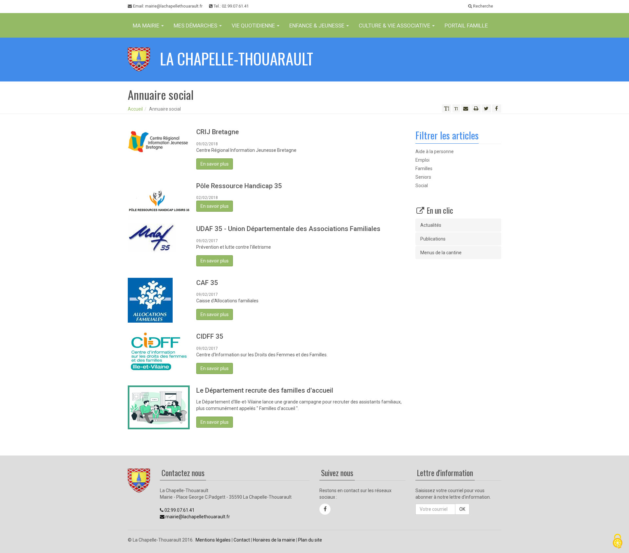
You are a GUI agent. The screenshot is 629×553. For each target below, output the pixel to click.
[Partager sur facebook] (496, 108)
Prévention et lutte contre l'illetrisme (233, 247)
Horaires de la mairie (274, 540)
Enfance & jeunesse (317, 25)
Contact (242, 540)
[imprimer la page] (476, 108)
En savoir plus (214, 164)
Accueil (135, 109)
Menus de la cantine (441, 252)
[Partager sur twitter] (486, 108)
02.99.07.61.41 (179, 510)
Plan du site (310, 540)
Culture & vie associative (395, 25)
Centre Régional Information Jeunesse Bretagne (246, 150)
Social (421, 185)
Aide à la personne (434, 151)
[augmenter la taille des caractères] (446, 108)
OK (462, 509)
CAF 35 (207, 283)
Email (167, 6)
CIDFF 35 (209, 336)
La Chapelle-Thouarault (236, 58)
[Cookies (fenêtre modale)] (617, 541)
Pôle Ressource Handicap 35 (239, 186)
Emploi (422, 160)
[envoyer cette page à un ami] (465, 108)
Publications (433, 238)
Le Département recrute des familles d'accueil (264, 390)
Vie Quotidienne (254, 25)
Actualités (430, 225)
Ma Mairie (147, 25)
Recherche (482, 6)
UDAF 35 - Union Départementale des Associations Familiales (288, 229)
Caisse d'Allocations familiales (227, 300)
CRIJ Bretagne (217, 132)
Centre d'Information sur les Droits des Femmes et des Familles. (262, 354)
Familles (423, 168)
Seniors (423, 177)
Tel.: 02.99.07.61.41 (231, 6)
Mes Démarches (196, 25)
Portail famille (466, 25)
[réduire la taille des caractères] (456, 108)
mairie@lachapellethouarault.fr (197, 516)
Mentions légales (213, 540)
